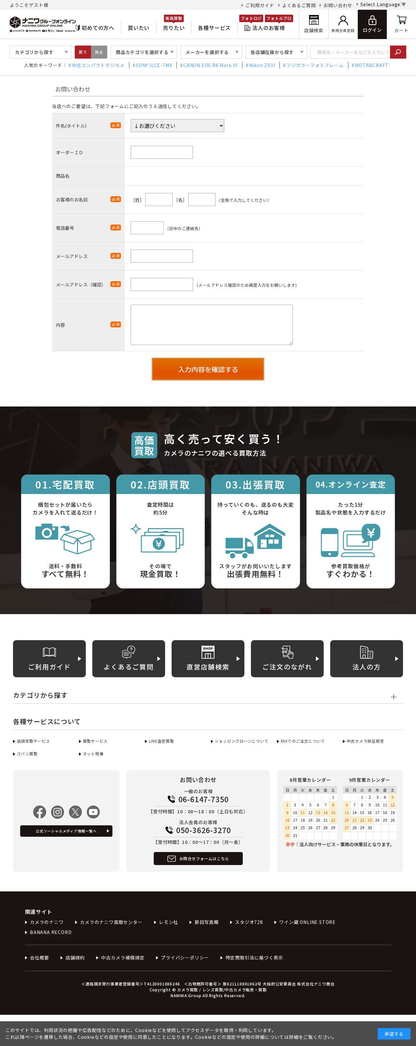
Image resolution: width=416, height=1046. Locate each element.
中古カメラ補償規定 (122, 957)
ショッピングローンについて (241, 741)
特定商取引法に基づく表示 (254, 957)
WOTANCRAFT (372, 65)
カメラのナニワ (47, 922)
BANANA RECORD (51, 932)
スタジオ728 (249, 922)
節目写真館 (207, 922)
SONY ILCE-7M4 (154, 65)
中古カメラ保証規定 (365, 741)
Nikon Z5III (262, 65)
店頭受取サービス (33, 741)
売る (99, 52)
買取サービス (95, 741)
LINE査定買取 (161, 741)
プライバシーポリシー (185, 957)
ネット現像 (93, 753)
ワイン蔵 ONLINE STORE (307, 922)
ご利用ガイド (259, 5)
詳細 (294, 1037)
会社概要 (39, 957)
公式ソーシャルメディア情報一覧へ (66, 830)
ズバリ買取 (27, 753)
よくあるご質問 (299, 5)
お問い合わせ (337, 5)
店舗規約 (75, 957)
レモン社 (168, 922)
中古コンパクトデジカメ (98, 65)
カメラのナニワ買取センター (111, 922)
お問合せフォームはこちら (204, 858)
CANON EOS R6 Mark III (210, 65)
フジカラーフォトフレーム (315, 65)
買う (83, 52)
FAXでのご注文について (303, 741)
